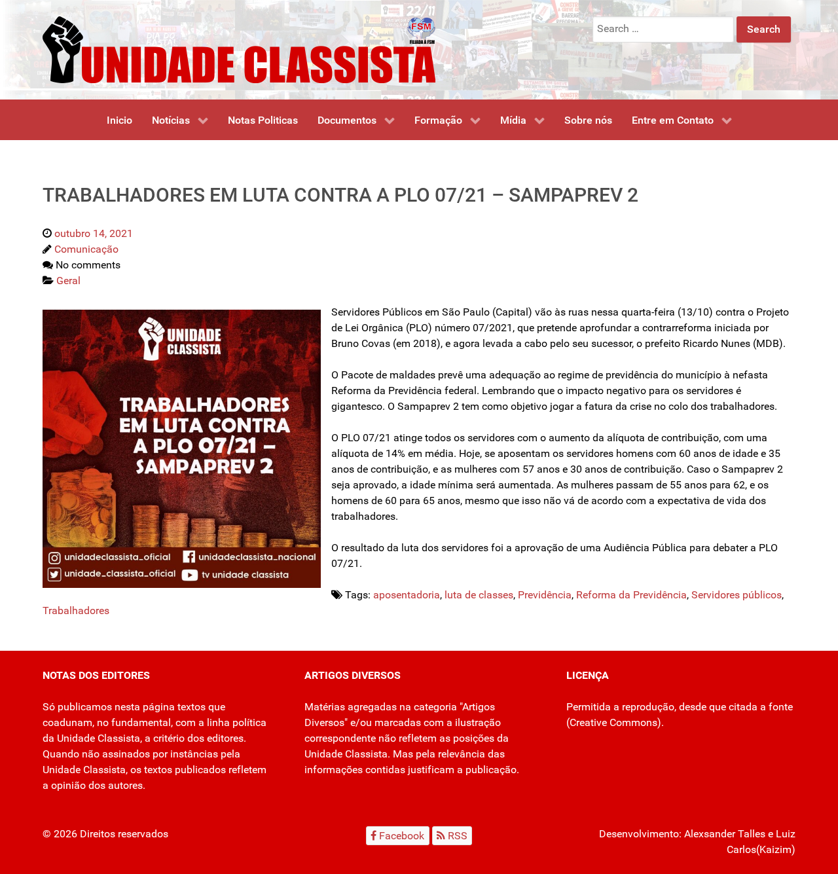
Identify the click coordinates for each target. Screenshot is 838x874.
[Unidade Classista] (239, 49)
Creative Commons (613, 722)
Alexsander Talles (724, 834)
